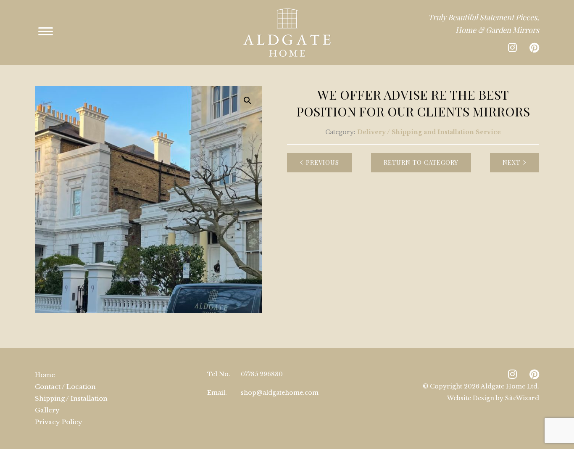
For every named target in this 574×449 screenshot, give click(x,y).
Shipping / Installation (71, 398)
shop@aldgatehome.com (280, 392)
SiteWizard (522, 398)
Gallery (47, 410)
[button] (247, 100)
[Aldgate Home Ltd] (287, 32)
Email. (217, 392)
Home (45, 375)
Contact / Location (65, 387)
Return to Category (421, 162)
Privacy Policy (58, 422)
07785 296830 (262, 374)
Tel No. (218, 374)
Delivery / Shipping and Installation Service (429, 132)
